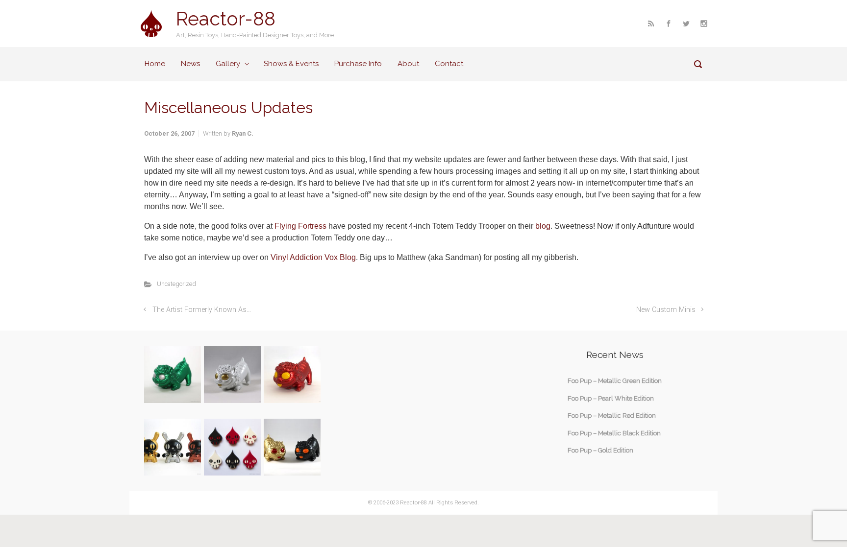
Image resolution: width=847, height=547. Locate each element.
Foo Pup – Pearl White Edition (611, 398)
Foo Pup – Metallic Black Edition (614, 433)
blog (542, 226)
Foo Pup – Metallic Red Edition (612, 415)
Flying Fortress (300, 226)
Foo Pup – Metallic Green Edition (615, 380)
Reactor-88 (225, 18)
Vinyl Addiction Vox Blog (313, 257)
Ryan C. (242, 133)
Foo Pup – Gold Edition (600, 450)
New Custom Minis (666, 310)
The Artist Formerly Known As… (201, 310)
